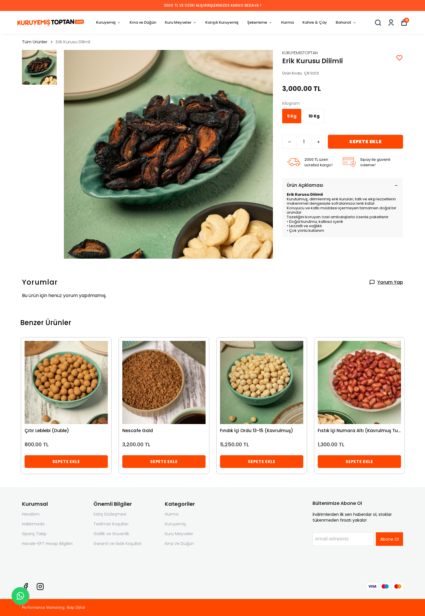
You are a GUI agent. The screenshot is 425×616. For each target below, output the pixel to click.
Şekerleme (257, 22)
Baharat (343, 22)
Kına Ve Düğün (179, 543)
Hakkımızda (33, 524)
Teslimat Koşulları (110, 524)
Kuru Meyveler (178, 22)
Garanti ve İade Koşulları (117, 543)
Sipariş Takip (34, 534)
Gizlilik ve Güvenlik (111, 534)
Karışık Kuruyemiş (222, 22)
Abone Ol (389, 539)
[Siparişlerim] (391, 22)
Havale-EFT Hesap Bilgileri (47, 543)
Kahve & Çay (314, 22)
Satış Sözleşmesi (109, 514)
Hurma (287, 22)
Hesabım (31, 514)
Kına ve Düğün (143, 22)
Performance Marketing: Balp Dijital (53, 607)
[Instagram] (40, 586)
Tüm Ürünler (34, 42)
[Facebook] (25, 586)
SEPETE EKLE (365, 141)
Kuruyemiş (106, 22)
